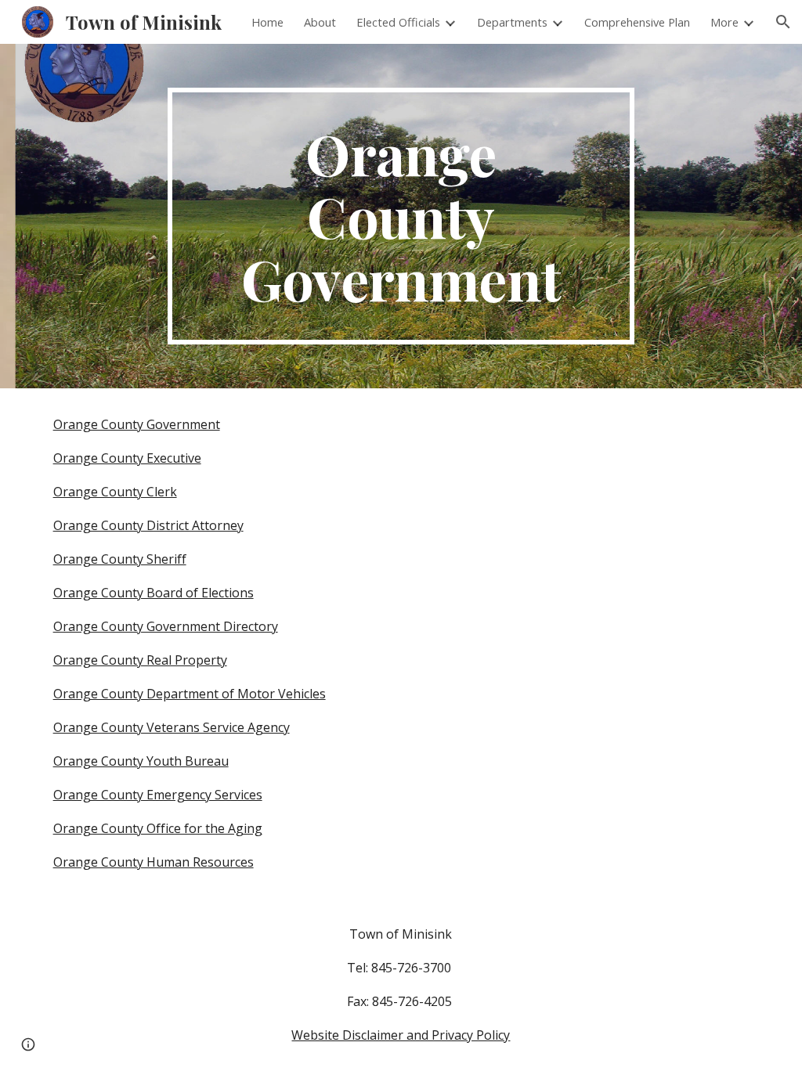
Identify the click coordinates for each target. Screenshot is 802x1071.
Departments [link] (512, 22)
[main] (401, 216)
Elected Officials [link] (398, 22)
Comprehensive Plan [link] (637, 22)
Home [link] (267, 22)
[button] (783, 22)
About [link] (320, 22)
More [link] (724, 22)
